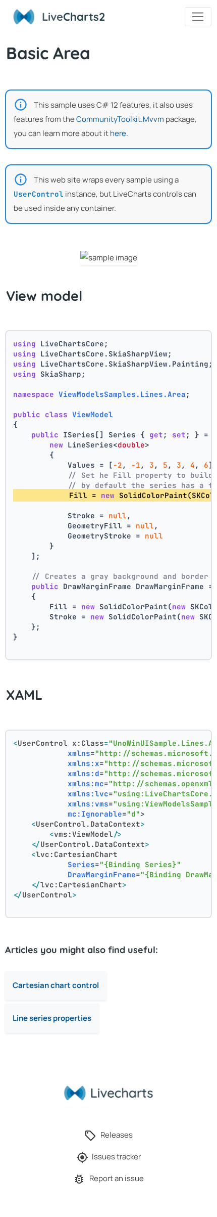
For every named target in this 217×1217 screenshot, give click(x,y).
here (118, 133)
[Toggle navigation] (198, 16)
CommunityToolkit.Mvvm (120, 119)
